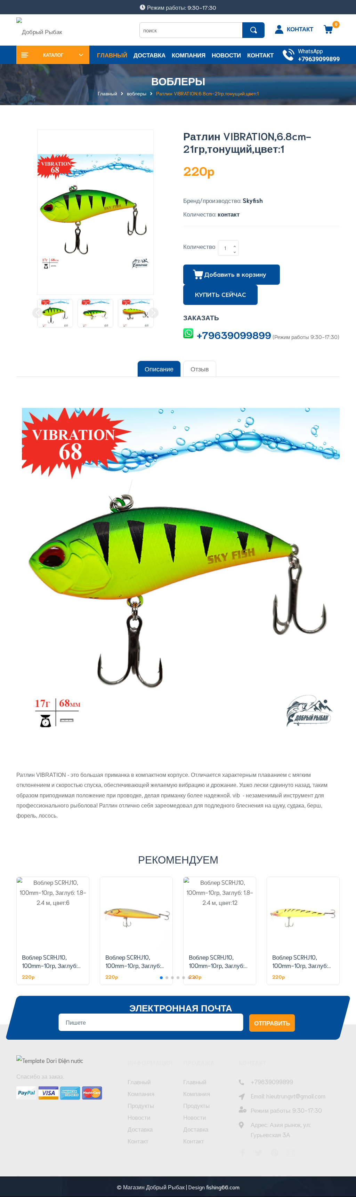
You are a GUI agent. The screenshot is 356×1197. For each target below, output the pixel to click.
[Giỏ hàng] (328, 32)
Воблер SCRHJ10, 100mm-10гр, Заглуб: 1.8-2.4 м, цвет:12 (216, 965)
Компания (141, 1093)
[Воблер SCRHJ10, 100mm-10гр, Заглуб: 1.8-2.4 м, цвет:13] (303, 913)
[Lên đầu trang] (342, 1160)
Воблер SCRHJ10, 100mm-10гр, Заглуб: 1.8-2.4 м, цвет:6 (50, 965)
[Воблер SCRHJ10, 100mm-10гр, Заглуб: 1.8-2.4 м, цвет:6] (53, 913)
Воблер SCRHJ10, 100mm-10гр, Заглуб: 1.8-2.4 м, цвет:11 (133, 965)
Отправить (272, 1023)
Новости (139, 1117)
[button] (161, 977)
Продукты (141, 1105)
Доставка (140, 1129)
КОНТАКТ (300, 28)
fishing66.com (223, 1186)
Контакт (138, 1140)
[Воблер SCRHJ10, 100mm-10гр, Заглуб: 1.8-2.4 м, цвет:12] (220, 913)
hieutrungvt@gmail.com (295, 1096)
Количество (199, 246)
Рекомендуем (178, 859)
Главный (139, 1081)
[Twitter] (258, 1153)
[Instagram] (290, 1153)
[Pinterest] (274, 1153)
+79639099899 (319, 59)
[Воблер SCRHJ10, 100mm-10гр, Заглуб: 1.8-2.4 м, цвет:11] (136, 913)
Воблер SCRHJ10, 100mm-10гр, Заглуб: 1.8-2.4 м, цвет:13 (300, 965)
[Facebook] (242, 1153)
